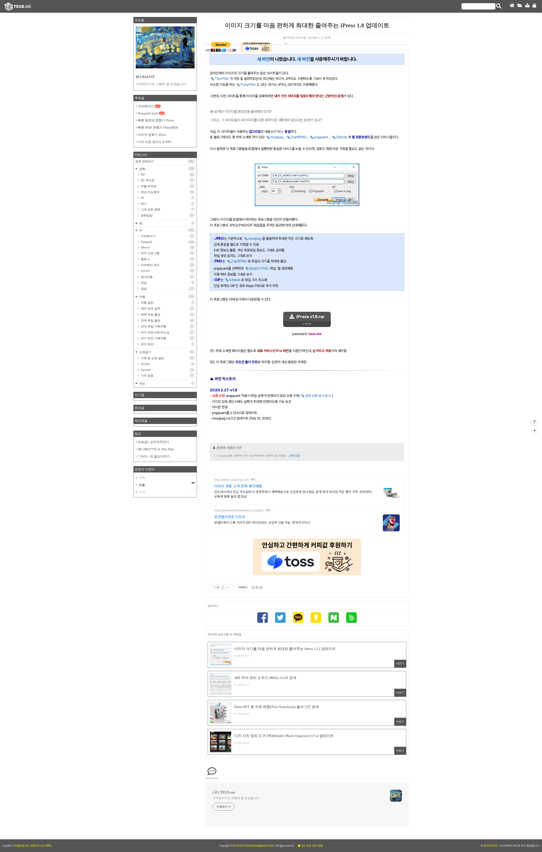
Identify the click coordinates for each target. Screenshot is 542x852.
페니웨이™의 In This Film (156, 449)
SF (167, 197)
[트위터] (280, 618)
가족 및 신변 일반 (167, 358)
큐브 (166, 383)
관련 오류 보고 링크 (318, 395)
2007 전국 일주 (167, 308)
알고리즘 (167, 276)
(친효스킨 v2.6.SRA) (40, 845)
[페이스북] (262, 618)
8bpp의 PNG (258, 268)
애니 (167, 203)
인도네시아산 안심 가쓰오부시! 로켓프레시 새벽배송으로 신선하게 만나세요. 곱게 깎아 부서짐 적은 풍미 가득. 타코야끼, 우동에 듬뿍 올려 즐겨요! (293, 494)
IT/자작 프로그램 (296, 37)
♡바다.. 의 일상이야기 (154, 456)
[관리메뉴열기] (534, 422)
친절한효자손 (21, 845)
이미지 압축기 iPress (152, 134)
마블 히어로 (167, 186)
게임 (167, 282)
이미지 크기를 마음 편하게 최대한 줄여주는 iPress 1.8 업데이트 (307, 25)
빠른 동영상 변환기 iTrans (156, 120)
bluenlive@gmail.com (260, 845)
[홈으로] (512, 6)
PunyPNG (248, 84)
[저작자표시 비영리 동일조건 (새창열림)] (257, 587)
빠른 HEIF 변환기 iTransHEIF (158, 127)
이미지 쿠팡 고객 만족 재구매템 (238, 486)
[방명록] (527, 6)
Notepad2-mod (151, 113)
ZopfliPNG (299, 137)
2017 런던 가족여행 (167, 338)
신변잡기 (166, 352)
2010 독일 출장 (167, 320)
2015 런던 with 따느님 (167, 332)
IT (166, 230)
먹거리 (167, 364)
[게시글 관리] (228, 587)
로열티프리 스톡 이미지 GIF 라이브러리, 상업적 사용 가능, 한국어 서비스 (262, 523)
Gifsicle (341, 137)
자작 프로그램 (167, 253)
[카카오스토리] (316, 618)
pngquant (321, 137)
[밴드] (351, 618)
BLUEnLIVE (239, 845)
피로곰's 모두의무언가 (153, 442)
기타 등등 (167, 375)
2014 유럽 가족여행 (167, 326)
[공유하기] (222, 587)
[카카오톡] (298, 618)
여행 (166, 296)
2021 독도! (167, 344)
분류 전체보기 (164, 161)
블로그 (167, 259)
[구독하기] (534, 430)
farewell (167, 369)
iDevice (167, 247)
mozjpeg (276, 137)
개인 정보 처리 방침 (312, 845)
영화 (166, 168)
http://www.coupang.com (231, 479)
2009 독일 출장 (167, 314)
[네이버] (333, 618)
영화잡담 (167, 215)
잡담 (167, 288)
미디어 (167, 271)
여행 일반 (167, 302)
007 (167, 174)
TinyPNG (222, 78)
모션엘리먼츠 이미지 (230, 517)
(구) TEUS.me (224, 792)
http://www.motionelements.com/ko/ (239, 510)
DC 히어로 (167, 180)
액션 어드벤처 (167, 192)
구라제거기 (149, 106)
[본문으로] (294, 455)
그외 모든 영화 (167, 209)
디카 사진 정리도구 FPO (154, 142)
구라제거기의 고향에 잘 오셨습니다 (236, 798)
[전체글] (520, 6)
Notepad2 (167, 242)
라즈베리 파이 (167, 265)
